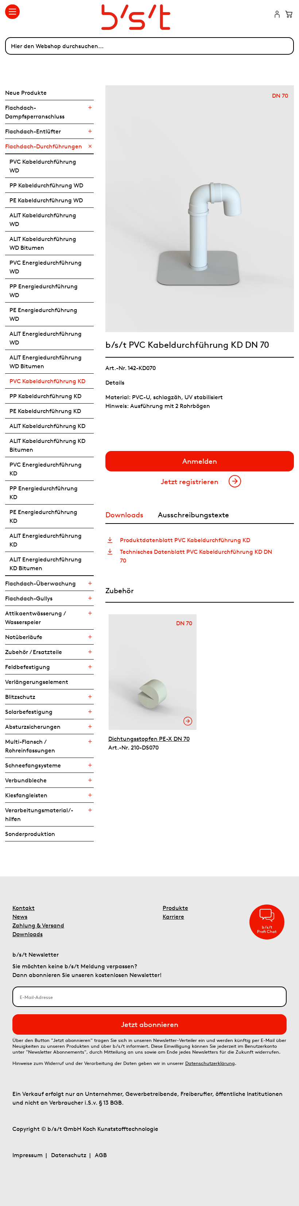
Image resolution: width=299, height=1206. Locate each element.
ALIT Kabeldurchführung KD (47, 425)
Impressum (27, 1155)
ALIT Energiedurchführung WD (45, 338)
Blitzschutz (20, 696)
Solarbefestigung (29, 711)
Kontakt (23, 907)
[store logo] (149, 17)
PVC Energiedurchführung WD (45, 267)
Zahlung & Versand (38, 925)
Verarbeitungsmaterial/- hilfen (39, 814)
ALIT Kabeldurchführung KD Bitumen (47, 445)
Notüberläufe (23, 637)
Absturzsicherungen (33, 726)
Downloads (27, 934)
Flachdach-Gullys (29, 598)
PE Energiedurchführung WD (43, 314)
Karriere (173, 916)
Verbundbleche (26, 780)
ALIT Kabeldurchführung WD (42, 219)
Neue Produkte (26, 92)
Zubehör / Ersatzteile (33, 651)
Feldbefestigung (27, 666)
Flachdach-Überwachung (40, 583)
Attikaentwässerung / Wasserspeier (35, 618)
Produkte (175, 907)
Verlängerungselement (36, 681)
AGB (101, 1155)
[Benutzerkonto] (277, 15)
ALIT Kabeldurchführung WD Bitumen (42, 243)
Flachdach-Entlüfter (33, 131)
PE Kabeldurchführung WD (46, 200)
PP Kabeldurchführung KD (45, 396)
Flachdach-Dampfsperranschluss (35, 112)
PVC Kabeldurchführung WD (42, 166)
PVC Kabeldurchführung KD (47, 381)
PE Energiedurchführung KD (43, 516)
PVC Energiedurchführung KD (45, 469)
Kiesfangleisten (26, 795)
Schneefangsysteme (33, 765)
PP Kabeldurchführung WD (46, 185)
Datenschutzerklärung (210, 1063)
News (19, 916)
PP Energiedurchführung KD (43, 493)
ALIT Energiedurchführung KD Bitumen (45, 564)
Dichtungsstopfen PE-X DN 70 (149, 738)
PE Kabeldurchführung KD (45, 411)
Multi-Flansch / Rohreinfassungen (30, 746)
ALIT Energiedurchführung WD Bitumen (45, 362)
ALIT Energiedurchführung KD (45, 540)
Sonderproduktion (30, 833)
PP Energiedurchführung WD (43, 291)
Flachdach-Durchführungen (43, 146)
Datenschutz (68, 1155)
